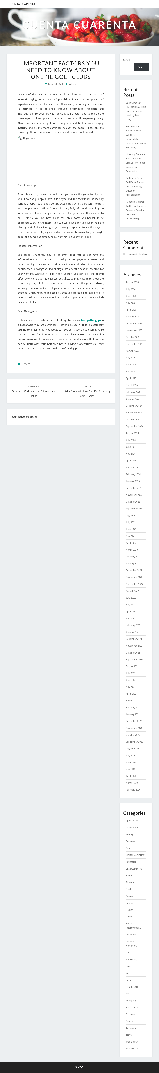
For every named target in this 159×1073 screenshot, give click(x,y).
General (26, 364)
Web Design (132, 1041)
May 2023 (130, 535)
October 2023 (133, 501)
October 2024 (133, 419)
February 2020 (133, 789)
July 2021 (131, 673)
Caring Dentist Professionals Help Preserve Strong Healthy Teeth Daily (136, 111)
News (129, 966)
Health (129, 909)
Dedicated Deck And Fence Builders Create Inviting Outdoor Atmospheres (136, 186)
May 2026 (130, 302)
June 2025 (131, 364)
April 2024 (131, 460)
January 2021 (133, 714)
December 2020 (134, 721)
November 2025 (134, 330)
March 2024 (132, 467)
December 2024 (134, 405)
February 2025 (133, 391)
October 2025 (133, 337)
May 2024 (130, 453)
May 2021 (130, 686)
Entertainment (134, 868)
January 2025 (133, 398)
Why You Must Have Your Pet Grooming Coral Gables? (88, 391)
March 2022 (132, 618)
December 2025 (134, 323)
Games (129, 896)
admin (72, 84)
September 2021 (134, 659)
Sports (129, 1021)
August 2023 (132, 515)
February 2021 (133, 707)
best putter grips (91, 320)
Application (132, 820)
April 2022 (131, 611)
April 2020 (131, 776)
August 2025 (132, 350)
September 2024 (134, 426)
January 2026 (133, 316)
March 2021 (132, 700)
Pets (128, 979)
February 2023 (133, 556)
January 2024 (133, 481)
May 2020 (130, 769)
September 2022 (134, 584)
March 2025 (132, 385)
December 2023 (134, 487)
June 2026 (131, 296)
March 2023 (132, 549)
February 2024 (133, 474)
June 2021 (131, 679)
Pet (128, 973)
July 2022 (131, 597)
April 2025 (131, 378)
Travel (129, 1034)
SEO (128, 993)
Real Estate (132, 986)
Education (131, 861)
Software (130, 1014)
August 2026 (132, 282)
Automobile (132, 827)
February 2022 (133, 625)
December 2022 (134, 570)
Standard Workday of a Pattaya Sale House (33, 391)
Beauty (129, 834)
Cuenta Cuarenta (22, 4)
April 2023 (131, 542)
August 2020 (132, 748)
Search (126, 59)
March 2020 (132, 782)
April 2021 (131, 693)
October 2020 (133, 734)
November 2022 (134, 577)
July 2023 (131, 522)
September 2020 (134, 741)
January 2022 (133, 631)
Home (129, 916)
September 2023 (134, 508)
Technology (132, 1027)
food (128, 889)
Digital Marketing (135, 854)
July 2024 (131, 440)
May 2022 (130, 604)
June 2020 (131, 762)
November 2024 (134, 412)
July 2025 (131, 357)
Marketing (131, 959)
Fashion (130, 875)
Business (130, 841)
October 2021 (133, 652)
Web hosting (132, 1048)
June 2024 (131, 446)
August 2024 (132, 433)
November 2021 (134, 645)
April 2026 (131, 309)
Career (129, 848)
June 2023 (131, 529)
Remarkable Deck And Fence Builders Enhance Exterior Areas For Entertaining (136, 210)
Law (128, 952)
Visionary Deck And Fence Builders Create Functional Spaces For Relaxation (135, 163)
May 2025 (130, 371)
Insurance (131, 934)
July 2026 (131, 289)
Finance (130, 882)
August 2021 (132, 666)
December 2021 (134, 638)
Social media (132, 1007)
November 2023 (134, 494)
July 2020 (131, 755)
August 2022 (132, 590)
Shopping (131, 1000)
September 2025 (134, 343)
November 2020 (134, 728)
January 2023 (133, 563)
